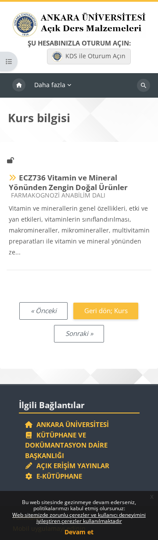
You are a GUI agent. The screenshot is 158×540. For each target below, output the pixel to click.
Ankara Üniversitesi (71, 424)
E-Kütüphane (57, 476)
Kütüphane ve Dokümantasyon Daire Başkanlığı (66, 445)
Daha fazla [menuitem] (49, 85)
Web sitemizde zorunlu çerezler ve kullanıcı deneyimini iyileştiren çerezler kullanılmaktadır (79, 518)
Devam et (79, 532)
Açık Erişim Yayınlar (72, 465)
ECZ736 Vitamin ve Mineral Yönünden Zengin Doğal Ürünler (68, 182)
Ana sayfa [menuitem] (19, 85)
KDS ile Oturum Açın (95, 56)
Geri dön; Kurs (106, 310)
